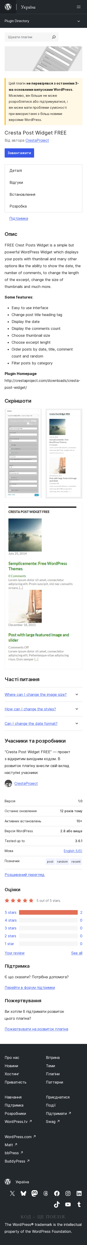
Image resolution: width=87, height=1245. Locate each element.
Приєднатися (58, 1097)
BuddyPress (17, 1161)
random (62, 861)
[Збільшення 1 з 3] (35, 415)
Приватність (15, 1082)
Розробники (15, 1113)
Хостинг (12, 1074)
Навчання (13, 1097)
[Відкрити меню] (79, 7)
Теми (50, 1065)
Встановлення (22, 194)
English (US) (73, 851)
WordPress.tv (18, 1121)
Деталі (16, 170)
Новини (11, 1065)
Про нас (12, 1057)
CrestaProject (37, 140)
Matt (11, 1144)
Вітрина (53, 1057)
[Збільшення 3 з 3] (76, 508)
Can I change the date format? (31, 723)
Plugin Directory (17, 21)
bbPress (14, 1153)
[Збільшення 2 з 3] (76, 415)
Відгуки (16, 182)
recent (76, 861)
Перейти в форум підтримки (30, 987)
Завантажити (19, 153)
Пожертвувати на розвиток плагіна (36, 1029)
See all (76, 953)
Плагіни (53, 1074)
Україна (22, 1182)
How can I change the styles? (30, 709)
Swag (53, 1121)
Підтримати (58, 1113)
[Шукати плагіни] (53, 37)
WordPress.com (20, 1136)
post (50, 861)
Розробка (18, 206)
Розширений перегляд (25, 874)
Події (51, 1105)
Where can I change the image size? (36, 694)
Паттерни (54, 1082)
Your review (15, 953)
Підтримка (18, 218)
